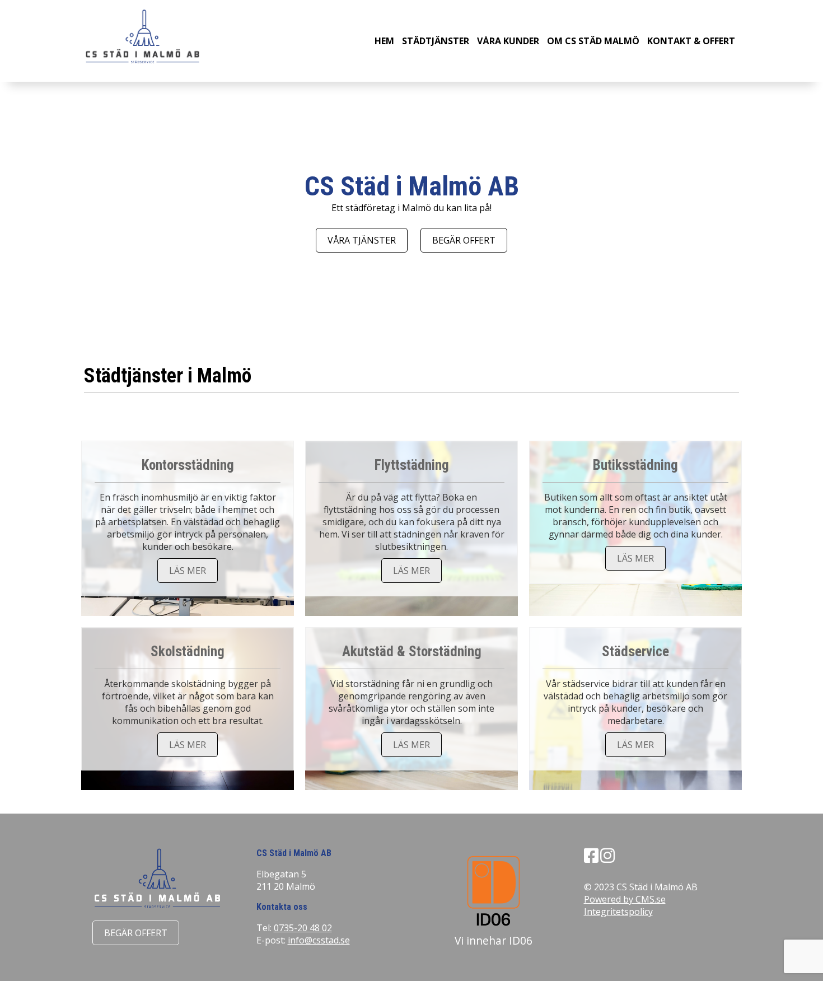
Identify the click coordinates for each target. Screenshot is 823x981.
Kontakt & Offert (691, 41)
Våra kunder (508, 41)
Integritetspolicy (618, 911)
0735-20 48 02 (303, 928)
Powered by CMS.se (625, 899)
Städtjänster (435, 41)
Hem (384, 41)
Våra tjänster (362, 240)
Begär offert (463, 240)
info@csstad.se (319, 940)
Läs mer (187, 570)
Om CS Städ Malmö (593, 41)
